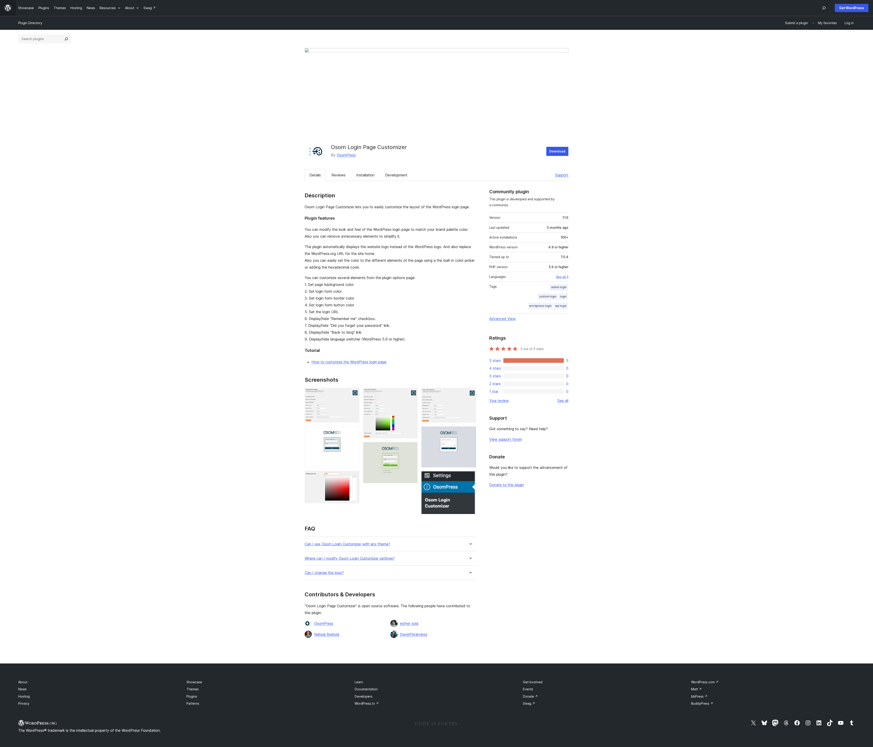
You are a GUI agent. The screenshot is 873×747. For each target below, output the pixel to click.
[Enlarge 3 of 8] (353, 477)
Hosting (24, 696)
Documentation (366, 689)
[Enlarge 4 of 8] (411, 394)
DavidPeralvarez (413, 634)
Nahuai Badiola (326, 634)
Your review (499, 400)
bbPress (699, 696)
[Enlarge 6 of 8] (470, 394)
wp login (561, 305)
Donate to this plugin (506, 485)
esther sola (409, 623)
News (22, 689)
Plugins (191, 696)
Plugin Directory (30, 23)
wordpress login (540, 305)
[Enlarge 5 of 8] (411, 448)
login (563, 296)
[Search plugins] (66, 38)
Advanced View (502, 318)
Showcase (194, 682)
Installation (365, 175)
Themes (192, 689)
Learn (359, 682)
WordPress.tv (367, 703)
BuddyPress (702, 703)
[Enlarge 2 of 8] (353, 432)
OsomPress (346, 155)
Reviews (338, 175)
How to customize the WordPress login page (348, 362)
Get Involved (532, 682)
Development (396, 175)
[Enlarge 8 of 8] (470, 477)
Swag (529, 703)
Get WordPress (851, 8)
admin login (559, 287)
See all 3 (562, 277)
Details (315, 175)
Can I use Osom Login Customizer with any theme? (347, 544)
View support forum (505, 439)
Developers (363, 696)
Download (557, 151)
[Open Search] (824, 8)
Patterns (192, 703)
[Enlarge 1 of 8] (353, 394)
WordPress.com (705, 682)
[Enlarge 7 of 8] (470, 432)
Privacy (23, 703)
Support (561, 175)
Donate (530, 696)
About (22, 682)
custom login (547, 296)
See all (562, 400)
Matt (696, 689)
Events (528, 689)
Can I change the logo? (324, 573)
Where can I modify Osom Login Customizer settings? (350, 558)
